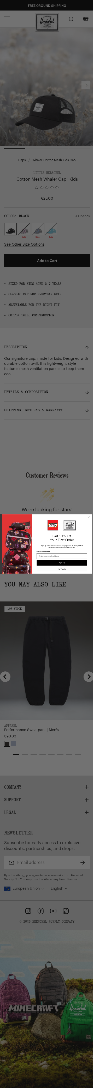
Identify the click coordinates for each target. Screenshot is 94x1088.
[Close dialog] (87, 517)
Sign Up (60, 563)
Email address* (41, 552)
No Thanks (60, 569)
